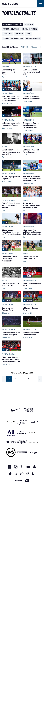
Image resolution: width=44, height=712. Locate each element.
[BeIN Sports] (22, 452)
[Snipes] (22, 442)
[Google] (33, 452)
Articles (24, 47)
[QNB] (11, 442)
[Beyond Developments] (11, 422)
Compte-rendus (33, 38)
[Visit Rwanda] (22, 433)
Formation (7, 34)
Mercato (29, 24)
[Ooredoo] (33, 422)
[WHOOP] (33, 433)
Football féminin (29, 29)
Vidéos (34, 47)
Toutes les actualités (12, 24)
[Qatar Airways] (28, 410)
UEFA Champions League (13, 38)
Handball (19, 34)
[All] (11, 433)
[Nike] (15, 410)
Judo (28, 34)
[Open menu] (40, 3)
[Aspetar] (33, 442)
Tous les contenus (10, 47)
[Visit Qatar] (22, 422)
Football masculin (11, 29)
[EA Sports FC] (11, 452)
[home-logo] (10, 3)
